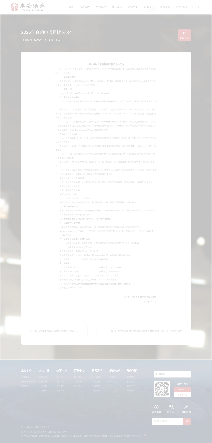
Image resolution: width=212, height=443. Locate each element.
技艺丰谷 (117, 7)
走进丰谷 (84, 7)
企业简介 (25, 377)
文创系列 (78, 386)
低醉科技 (61, 390)
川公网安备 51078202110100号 (125, 436)
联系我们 (181, 7)
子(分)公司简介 (28, 381)
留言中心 (131, 386)
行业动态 (96, 381)
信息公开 (96, 390)
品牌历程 (43, 377)
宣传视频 (43, 390)
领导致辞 (25, 386)
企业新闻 (96, 377)
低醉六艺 (61, 381)
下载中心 (113, 377)
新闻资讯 (149, 7)
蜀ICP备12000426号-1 (96, 436)
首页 (71, 7)
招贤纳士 (131, 381)
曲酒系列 (78, 381)
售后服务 (113, 381)
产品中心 (133, 7)
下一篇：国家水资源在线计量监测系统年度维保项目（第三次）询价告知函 (144, 331)
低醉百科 (61, 377)
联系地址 (131, 390)
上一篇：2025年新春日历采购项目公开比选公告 (54, 331)
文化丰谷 (101, 7)
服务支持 (165, 7)
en (199, 7)
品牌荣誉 (43, 381)
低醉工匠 (61, 386)
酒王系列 (78, 377)
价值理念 (43, 386)
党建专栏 (96, 386)
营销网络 (131, 377)
